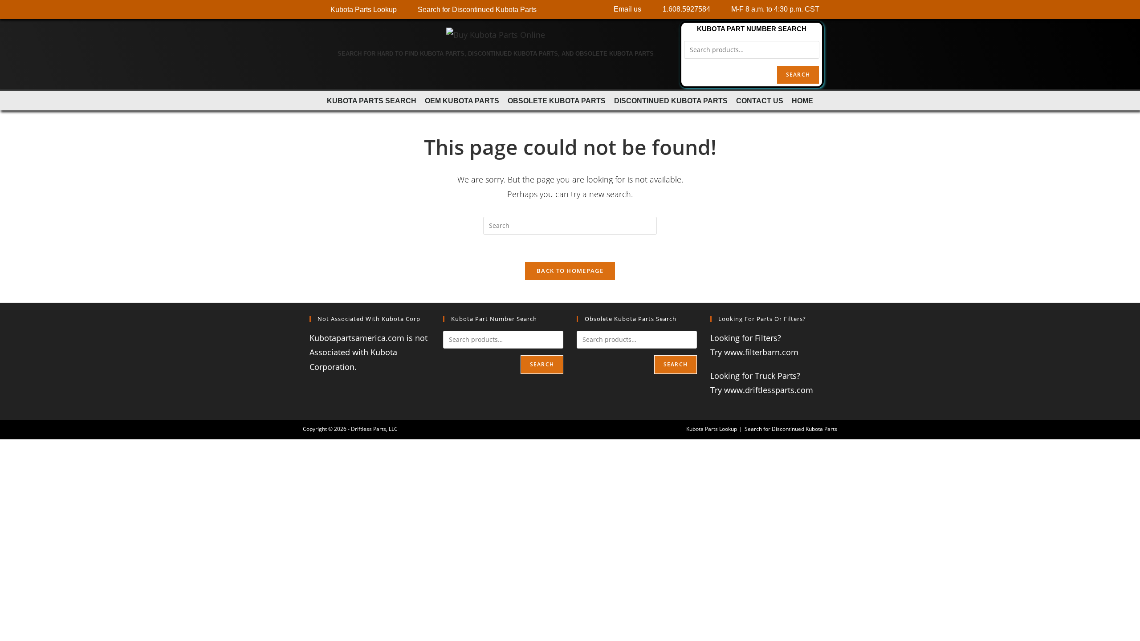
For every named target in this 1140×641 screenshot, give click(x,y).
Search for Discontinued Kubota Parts (791, 429)
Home (802, 101)
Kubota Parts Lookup (711, 429)
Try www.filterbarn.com (754, 352)
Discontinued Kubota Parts (671, 101)
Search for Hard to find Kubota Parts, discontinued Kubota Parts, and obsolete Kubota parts (496, 53)
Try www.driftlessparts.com (761, 390)
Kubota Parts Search (371, 101)
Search (798, 74)
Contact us (759, 101)
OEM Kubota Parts (462, 101)
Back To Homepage (570, 271)
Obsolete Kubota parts (557, 101)
